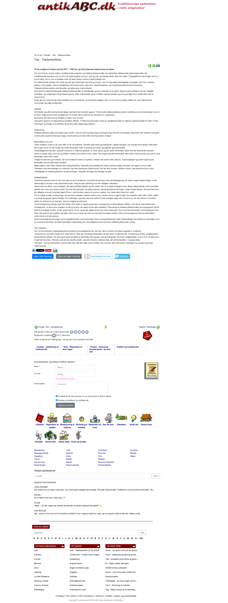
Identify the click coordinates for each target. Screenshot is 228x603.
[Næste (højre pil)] (154, 65)
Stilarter (133, 453)
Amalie (37, 502)
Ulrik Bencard (40, 510)
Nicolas (37, 494)
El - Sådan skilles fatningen (117, 563)
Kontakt (109, 595)
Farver (37, 459)
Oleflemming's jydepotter (116, 567)
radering (37, 572)
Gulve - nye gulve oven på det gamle (121, 550)
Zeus (36, 567)
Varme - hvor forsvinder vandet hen (120, 572)
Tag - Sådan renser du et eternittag (120, 589)
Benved (37, 563)
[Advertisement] (21, 40)
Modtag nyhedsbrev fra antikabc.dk (73, 400)
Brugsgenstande (41, 453)
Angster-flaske (76, 563)
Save (49, 250)
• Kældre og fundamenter (127, 347)
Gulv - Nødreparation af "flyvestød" (85, 550)
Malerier (69, 453)
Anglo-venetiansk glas (79, 567)
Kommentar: (40, 383)
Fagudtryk (38, 456)
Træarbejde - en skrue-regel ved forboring (121, 580)
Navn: (37, 366)
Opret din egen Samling (69, 256)
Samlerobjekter (104, 464)
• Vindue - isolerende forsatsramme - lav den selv (99, 349)
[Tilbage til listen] (105, 326)
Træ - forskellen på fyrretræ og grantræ (121, 559)
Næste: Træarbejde (147, 326)
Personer (102, 453)
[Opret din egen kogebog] (151, 371)
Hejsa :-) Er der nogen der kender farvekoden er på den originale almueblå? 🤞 (68, 505)
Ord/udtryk (102, 450)
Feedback (123, 256)
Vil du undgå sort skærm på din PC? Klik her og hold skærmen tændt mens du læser (74, 69)
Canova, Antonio (41, 585)
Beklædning (39, 450)
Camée (37, 559)
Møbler (69, 459)
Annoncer (100, 595)
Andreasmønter (76, 585)
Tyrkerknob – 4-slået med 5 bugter (84, 554)
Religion (101, 459)
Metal (68, 456)
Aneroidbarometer (77, 580)
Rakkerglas (39, 589)
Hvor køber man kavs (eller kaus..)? (49, 497)
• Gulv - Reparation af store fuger (72, 348)
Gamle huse (39, 462)
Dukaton (37, 554)
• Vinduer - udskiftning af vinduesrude (47, 348)
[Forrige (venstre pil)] (150, 65)
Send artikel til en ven (100, 256)
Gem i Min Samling (43, 256)
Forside (46, 55)
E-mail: (37, 373)
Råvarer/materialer (106, 462)
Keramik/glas (40, 464)
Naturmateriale (72, 464)
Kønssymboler (111, 576)
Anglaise (73, 572)
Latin (68, 450)
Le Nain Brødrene (41, 576)
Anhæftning (75, 559)
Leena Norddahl (41, 486)
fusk (36, 550)
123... (141, 538)
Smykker (134, 450)
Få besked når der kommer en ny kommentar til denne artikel (84, 396)
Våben (133, 456)
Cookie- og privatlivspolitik (125, 595)
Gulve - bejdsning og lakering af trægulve (121, 554)
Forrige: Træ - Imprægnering (50, 326)
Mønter (69, 462)
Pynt (100, 456)
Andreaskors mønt (78, 589)
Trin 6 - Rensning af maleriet (117, 585)
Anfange (73, 576)
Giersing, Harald (41, 580)
